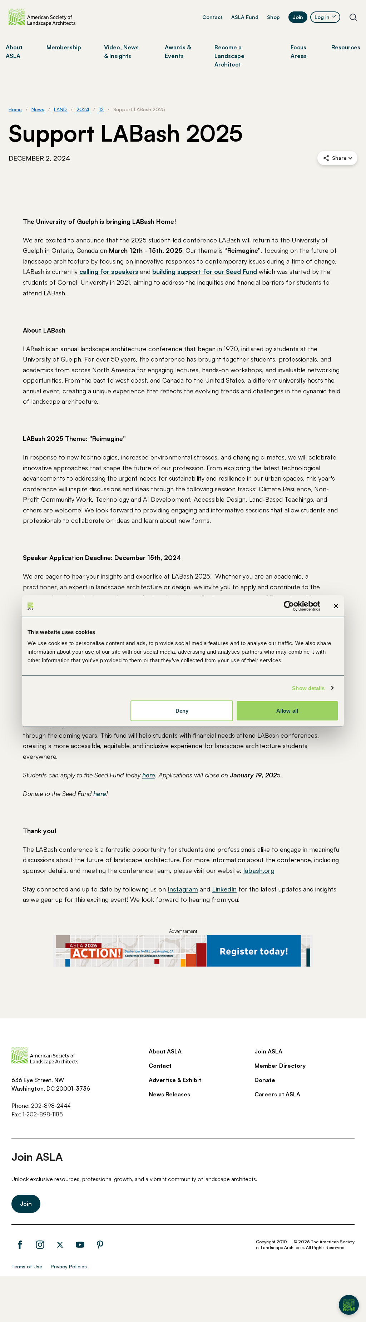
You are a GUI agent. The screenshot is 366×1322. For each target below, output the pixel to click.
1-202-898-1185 (43, 1114)
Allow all (287, 711)
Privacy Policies (69, 1266)
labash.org (258, 870)
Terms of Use (26, 1266)
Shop (273, 17)
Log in (322, 17)
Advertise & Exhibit (175, 1079)
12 (101, 109)
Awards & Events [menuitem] (178, 51)
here (148, 775)
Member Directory (280, 1065)
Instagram (183, 889)
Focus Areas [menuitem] (299, 51)
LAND (60, 109)
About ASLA (165, 1051)
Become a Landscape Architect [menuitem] (229, 56)
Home (15, 109)
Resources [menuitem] (345, 47)
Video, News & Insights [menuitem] (121, 51)
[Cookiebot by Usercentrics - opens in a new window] (289, 605)
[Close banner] (335, 605)
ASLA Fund (244, 17)
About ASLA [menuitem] (14, 51)
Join (298, 17)
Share (339, 158)
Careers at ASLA (277, 1094)
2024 (82, 109)
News (37, 109)
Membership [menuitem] (63, 47)
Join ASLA (268, 1051)
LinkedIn (224, 889)
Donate (264, 1079)
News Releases (169, 1094)
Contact (212, 17)
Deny (181, 711)
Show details (308, 688)
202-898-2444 (51, 1105)
